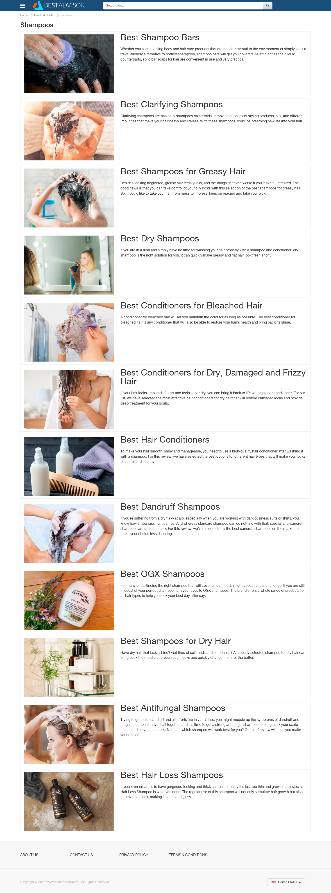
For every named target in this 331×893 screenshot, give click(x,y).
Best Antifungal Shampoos (172, 708)
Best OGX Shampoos (162, 574)
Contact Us (81, 855)
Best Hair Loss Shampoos (171, 775)
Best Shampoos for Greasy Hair (182, 172)
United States (287, 882)
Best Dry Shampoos (159, 239)
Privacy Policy (133, 855)
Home (23, 15)
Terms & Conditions (188, 855)
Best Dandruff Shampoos (170, 507)
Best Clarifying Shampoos (171, 105)
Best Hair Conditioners (165, 440)
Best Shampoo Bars (160, 38)
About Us (29, 855)
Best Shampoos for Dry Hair (175, 641)
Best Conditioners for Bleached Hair (191, 306)
